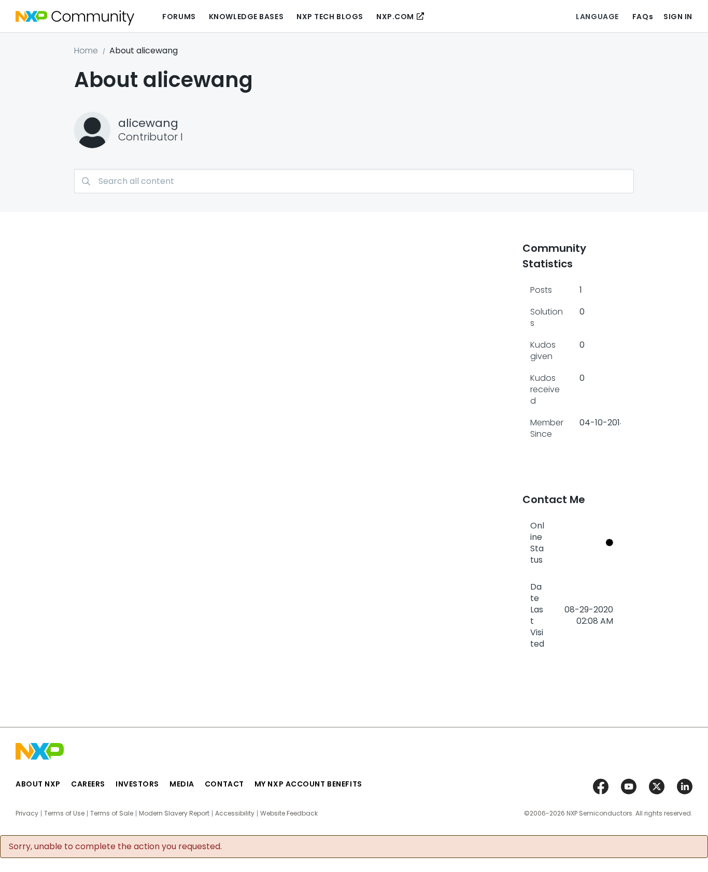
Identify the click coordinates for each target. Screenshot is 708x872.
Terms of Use (64, 813)
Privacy (27, 813)
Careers (88, 784)
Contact (224, 784)
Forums (178, 16)
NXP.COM (395, 16)
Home (86, 50)
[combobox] (354, 181)
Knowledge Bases (246, 16)
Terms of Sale (111, 813)
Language (597, 16)
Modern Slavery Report (174, 813)
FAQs (642, 16)
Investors (137, 784)
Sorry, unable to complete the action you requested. (115, 846)
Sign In (677, 16)
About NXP (38, 784)
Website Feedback (289, 813)
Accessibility (234, 813)
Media (181, 784)
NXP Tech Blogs (329, 16)
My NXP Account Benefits (308, 784)
